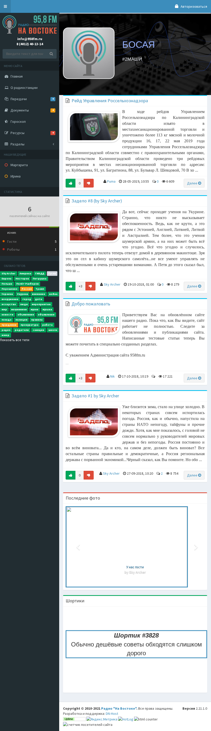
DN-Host (112, 713)
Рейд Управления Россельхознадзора (110, 101)
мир (4, 309)
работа (47, 324)
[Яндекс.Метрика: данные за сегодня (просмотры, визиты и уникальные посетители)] (101, 719)
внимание (38, 294)
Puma (111, 181)
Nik (112, 376)
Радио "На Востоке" (118, 708)
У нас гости (135, 567)
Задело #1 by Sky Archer (95, 396)
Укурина (22, 294)
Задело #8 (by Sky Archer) (97, 201)
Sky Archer (8, 273)
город (26, 299)
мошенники (19, 309)
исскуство (9, 304)
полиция (21, 319)
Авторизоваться (193, 6)
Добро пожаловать (91, 304)
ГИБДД (39, 273)
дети (38, 299)
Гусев (52, 273)
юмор (5, 335)
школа (52, 330)
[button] (5, 6)
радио (6, 330)
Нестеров (22, 278)
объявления (46, 314)
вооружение (10, 299)
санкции (38, 330)
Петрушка (39, 278)
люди (24, 304)
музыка (47, 309)
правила (36, 319)
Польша (7, 283)
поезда (6, 319)
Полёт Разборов (27, 283)
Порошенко (9, 288)
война (53, 294)
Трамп (40, 288)
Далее (192, 183)
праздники (9, 324)
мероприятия (41, 304)
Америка (25, 273)
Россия (27, 288)
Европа (6, 278)
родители (22, 330)
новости (7, 314)
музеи (34, 309)
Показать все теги (14, 340)
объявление (25, 314)
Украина (7, 294)
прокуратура (29, 324)
